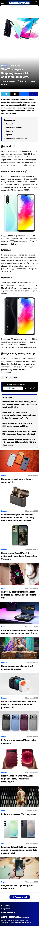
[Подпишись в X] (25, 388)
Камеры (9, 131)
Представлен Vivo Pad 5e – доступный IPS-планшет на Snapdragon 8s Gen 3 (19, 432)
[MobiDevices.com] (19, 3)
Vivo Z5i (15, 377)
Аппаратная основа (14, 127)
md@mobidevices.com (23, 922)
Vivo (5, 377)
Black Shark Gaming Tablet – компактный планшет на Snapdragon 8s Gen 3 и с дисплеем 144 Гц (19, 415)
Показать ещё (21, 897)
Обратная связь (8, 912)
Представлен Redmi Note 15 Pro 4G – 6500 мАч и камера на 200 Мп (18, 424)
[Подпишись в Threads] (30, 388)
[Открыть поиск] (36, 2)
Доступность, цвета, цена (16, 138)
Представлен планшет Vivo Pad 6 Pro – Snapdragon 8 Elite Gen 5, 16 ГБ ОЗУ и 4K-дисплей (19, 442)
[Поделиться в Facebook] (24, 94)
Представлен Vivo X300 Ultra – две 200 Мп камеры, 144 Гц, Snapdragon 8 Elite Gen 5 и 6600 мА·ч (19, 404)
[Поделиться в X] (15, 94)
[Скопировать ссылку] (33, 94)
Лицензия (5, 909)
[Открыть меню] (2, 2)
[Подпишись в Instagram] (34, 388)
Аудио (33, 81)
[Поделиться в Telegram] (5, 94)
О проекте (5, 905)
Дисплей (9, 124)
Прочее (9, 135)
